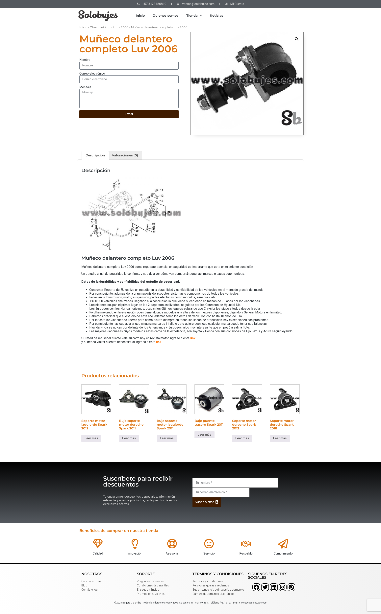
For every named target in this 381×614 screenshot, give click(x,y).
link (192, 338)
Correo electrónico (92, 73)
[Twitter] (265, 587)
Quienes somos (165, 15)
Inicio (140, 15)
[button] (296, 39)
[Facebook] (256, 587)
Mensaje (85, 87)
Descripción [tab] (95, 155)
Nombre (84, 60)
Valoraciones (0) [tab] (125, 155)
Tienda (192, 15)
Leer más (91, 438)
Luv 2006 (121, 27)
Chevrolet (97, 27)
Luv (109, 27)
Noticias (216, 15)
